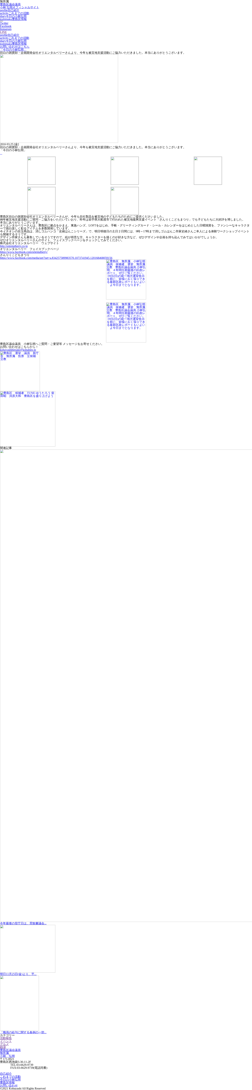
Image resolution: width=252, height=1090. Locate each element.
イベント (6, 1041)
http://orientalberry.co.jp (14, 246)
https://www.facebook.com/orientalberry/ (24, 252)
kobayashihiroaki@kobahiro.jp (18, 349)
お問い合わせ (9, 1085)
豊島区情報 (13, 19)
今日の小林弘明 (13, 16)
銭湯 (3, 1047)
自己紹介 (9, 10)
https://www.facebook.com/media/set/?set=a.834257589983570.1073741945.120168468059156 (56, 257)
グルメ (4, 1044)
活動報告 (6, 1038)
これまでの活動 (14, 13)
